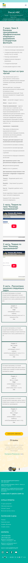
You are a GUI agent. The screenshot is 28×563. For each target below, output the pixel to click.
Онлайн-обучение (6, 524)
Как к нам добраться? (9, 548)
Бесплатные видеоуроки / (16, 15)
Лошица (3, 520)
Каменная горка (5, 522)
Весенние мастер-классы (8, 511)
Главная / (6, 15)
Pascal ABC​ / (13, 17)
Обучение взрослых (6, 506)
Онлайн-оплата (5, 527)
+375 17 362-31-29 (5, 537)
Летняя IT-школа (5, 508)
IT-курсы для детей (6, 504)
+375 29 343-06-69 (5, 535)
